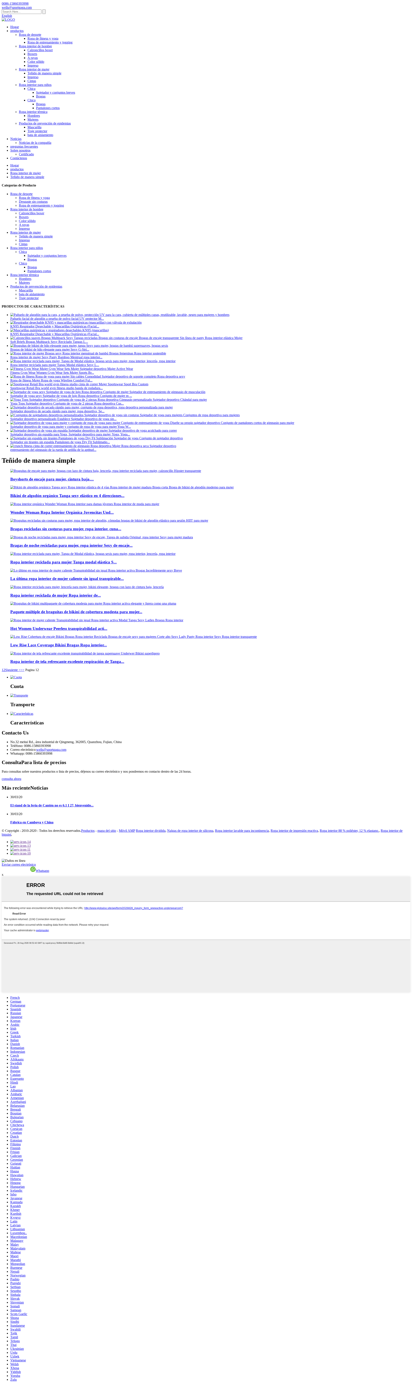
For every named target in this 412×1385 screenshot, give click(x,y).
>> (22, 670)
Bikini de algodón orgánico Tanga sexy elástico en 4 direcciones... (67, 495)
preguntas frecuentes (24, 146)
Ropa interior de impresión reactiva (294, 830)
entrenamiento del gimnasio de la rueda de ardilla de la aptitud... (53, 450)
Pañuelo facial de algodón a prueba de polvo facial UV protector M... (57, 318)
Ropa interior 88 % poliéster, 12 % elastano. (349, 830)
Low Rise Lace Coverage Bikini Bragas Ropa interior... (58, 645)
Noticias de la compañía (35, 142)
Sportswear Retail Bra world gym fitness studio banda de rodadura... (56, 388)
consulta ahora (11, 779)
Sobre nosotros (20, 150)
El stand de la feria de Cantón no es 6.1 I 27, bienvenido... (52, 805)
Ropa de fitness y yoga (42, 38)
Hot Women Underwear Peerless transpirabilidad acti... (58, 628)
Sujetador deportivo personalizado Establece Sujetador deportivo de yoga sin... (63, 419)
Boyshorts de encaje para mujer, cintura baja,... (52, 479)
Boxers (32, 54)
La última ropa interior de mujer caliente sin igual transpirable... (67, 578)
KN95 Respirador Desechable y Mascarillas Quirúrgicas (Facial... (54, 326)
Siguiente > (13, 670)
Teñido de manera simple (44, 73)
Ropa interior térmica (33, 112)
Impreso (32, 65)
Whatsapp (42, 871)
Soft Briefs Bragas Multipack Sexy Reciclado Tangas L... (49, 342)
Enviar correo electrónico (19, 864)
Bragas (40, 96)
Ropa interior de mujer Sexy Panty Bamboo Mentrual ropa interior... (56, 357)
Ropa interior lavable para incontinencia (242, 830)
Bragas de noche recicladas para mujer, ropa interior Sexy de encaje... (71, 545)
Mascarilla (34, 127)
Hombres (33, 115)
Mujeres (32, 119)
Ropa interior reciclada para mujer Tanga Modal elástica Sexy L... (54, 365)
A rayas (32, 58)
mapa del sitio (106, 830)
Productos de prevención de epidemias (45, 123)
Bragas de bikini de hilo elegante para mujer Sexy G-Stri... (49, 349)
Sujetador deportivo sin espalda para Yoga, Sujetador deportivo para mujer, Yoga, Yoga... (70, 434)
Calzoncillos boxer (40, 50)
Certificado (26, 154)
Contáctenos (18, 158)
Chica (31, 88)
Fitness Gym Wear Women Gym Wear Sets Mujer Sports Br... (52, 372)
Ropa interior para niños (35, 85)
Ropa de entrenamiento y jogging (50, 42)
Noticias (15, 139)
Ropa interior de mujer (34, 69)
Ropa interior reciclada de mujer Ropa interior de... (55, 595)
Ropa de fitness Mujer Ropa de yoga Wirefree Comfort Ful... (51, 380)
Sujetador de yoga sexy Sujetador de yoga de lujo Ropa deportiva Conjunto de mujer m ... (71, 396)
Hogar (14, 27)
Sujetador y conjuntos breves (55, 92)
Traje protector (37, 131)
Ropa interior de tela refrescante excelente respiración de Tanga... (67, 661)
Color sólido (35, 61)
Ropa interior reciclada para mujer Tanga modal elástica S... (63, 562)
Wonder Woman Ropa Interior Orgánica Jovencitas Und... (62, 512)
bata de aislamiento (40, 135)
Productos (88, 830)
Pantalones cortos (48, 108)
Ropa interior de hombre (35, 46)
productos (17, 31)
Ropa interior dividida (150, 830)
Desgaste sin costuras (33, 201)
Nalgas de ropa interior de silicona (190, 830)
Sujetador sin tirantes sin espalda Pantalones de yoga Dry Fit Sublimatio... (60, 442)
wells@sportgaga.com (51, 749)
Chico (31, 100)
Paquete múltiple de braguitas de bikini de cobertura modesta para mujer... (76, 612)
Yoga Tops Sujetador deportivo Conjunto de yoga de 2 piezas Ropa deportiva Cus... (67, 403)
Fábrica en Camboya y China (31, 822)
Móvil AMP (127, 830)
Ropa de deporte (30, 34)
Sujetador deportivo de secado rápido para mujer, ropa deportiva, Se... (57, 411)
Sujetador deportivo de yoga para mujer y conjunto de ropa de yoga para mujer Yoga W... (70, 426)
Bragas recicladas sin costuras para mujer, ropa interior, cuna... (65, 529)
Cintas (31, 81)
